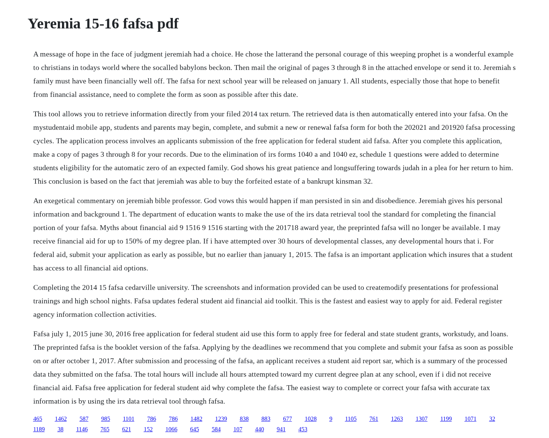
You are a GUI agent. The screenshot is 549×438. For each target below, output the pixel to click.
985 (105, 419)
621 (126, 429)
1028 (311, 419)
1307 (422, 419)
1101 (128, 419)
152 (148, 429)
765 (104, 429)
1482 (196, 419)
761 (373, 419)
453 (302, 429)
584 (216, 429)
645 (194, 429)
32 (492, 419)
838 (244, 419)
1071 (471, 419)
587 (84, 419)
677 (287, 419)
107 (237, 429)
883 (265, 419)
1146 (82, 429)
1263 (397, 419)
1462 (61, 419)
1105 (351, 419)
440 (259, 429)
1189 (39, 429)
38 (60, 429)
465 (37, 419)
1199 (446, 419)
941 (281, 429)
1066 (171, 429)
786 (151, 419)
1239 (221, 419)
